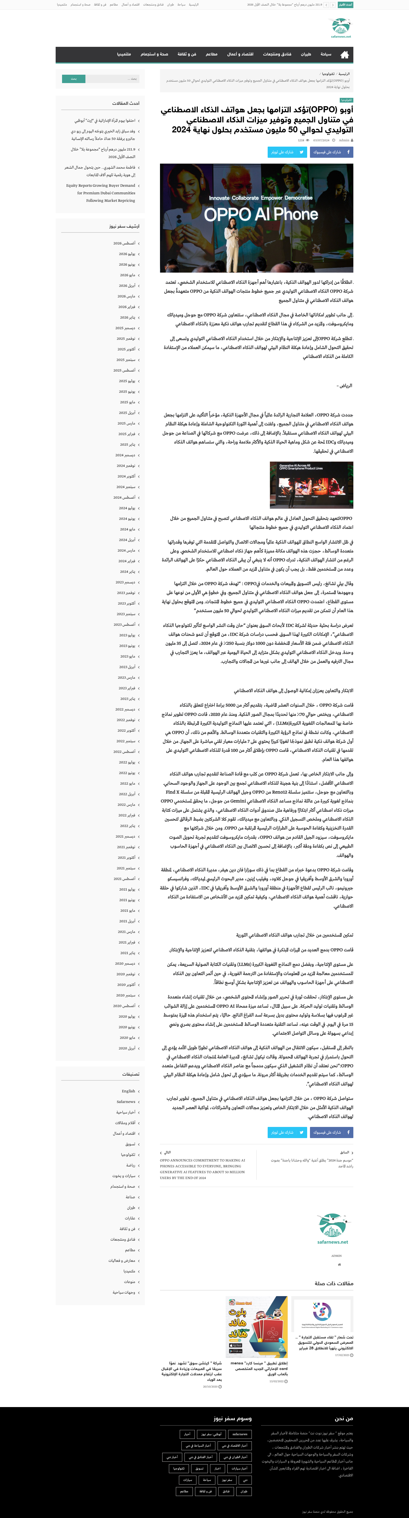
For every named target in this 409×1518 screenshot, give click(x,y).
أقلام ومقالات (125, 1123)
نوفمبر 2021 (126, 847)
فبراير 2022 (127, 815)
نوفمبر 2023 (126, 592)
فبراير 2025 (127, 434)
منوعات (129, 1281)
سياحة (181, 5)
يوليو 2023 (127, 635)
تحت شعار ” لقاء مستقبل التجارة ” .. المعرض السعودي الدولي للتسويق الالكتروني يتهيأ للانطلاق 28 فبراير (324, 1343)
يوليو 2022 (127, 762)
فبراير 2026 (127, 306)
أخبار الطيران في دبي (235, 1457)
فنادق (226, 1491)
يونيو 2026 (127, 264)
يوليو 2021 (127, 889)
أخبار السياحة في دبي (198, 1446)
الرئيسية (194, 5)
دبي (245, 1480)
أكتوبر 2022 (126, 730)
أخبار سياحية (125, 1112)
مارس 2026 (126, 296)
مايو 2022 (127, 783)
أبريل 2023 (127, 667)
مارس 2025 (126, 423)
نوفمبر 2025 (126, 338)
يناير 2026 (127, 317)
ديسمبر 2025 (125, 328)
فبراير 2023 (127, 688)
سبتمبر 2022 (126, 741)
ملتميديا (62, 5)
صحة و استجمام (80, 5)
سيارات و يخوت (123, 1175)
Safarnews (126, 1101)
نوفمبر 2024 (126, 465)
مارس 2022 (126, 804)
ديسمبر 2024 (125, 455)
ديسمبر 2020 (125, 963)
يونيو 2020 (127, 1027)
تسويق (130, 1144)
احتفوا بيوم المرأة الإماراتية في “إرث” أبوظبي (105, 120)
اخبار (218, 1469)
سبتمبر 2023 (126, 614)
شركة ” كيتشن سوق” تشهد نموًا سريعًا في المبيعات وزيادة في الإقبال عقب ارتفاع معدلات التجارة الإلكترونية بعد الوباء (191, 1371)
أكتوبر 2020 (126, 984)
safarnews (240, 1434)
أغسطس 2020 (124, 1005)
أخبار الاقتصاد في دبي (234, 1446)
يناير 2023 (127, 698)
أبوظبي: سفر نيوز (211, 1434)
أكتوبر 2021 (126, 857)
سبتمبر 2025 (126, 359)
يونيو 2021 (127, 900)
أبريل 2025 (127, 412)
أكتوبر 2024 (126, 476)
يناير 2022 (127, 825)
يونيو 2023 (127, 645)
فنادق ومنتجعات (153, 5)
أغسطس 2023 (124, 624)
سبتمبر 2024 (126, 486)
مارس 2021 (126, 931)
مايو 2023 (127, 656)
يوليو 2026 (127, 253)
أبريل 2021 (127, 921)
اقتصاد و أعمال (131, 5)
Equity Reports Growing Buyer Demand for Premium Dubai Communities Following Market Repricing (100, 193)
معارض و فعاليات (122, 1260)
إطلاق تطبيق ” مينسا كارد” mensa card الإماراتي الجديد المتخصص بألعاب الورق (259, 1369)
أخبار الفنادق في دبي (201, 1457)
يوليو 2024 (127, 508)
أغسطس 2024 (124, 497)
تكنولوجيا (328, 74)
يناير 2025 (127, 444)
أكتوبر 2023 (126, 603)
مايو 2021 (127, 910)
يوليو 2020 (127, 1016)
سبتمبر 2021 (126, 868)
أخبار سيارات (239, 1469)
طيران (170, 5)
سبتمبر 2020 (125, 995)
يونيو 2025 (127, 391)
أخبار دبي (172, 1457)
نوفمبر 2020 (126, 974)
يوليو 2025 (127, 381)
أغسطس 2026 (124, 243)
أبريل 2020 (127, 1048)
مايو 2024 (127, 529)
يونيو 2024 (127, 518)
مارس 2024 (126, 550)
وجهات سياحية (124, 1292)
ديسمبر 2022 (125, 709)
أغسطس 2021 (124, 878)
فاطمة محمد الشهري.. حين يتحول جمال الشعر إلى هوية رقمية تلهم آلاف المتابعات (273, 9)
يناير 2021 (127, 953)
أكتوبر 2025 (126, 349)
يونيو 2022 (127, 772)
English (128, 1091)
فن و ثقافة (100, 5)
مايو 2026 (127, 275)
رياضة (130, 1165)
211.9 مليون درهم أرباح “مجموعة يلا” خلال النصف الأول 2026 (103, 153)
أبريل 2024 (127, 539)
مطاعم (114, 5)
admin (344, 140)
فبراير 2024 (127, 561)
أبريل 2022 (127, 794)
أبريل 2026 (127, 285)
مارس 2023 (126, 677)
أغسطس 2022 (124, 751)
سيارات (187, 1480)
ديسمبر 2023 (125, 582)
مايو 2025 (127, 402)
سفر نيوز (227, 1480)
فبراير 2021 (127, 942)
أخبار (187, 1434)
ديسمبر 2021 (125, 836)
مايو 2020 (127, 1037)
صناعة (130, 1197)
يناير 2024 (127, 571)
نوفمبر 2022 (126, 719)
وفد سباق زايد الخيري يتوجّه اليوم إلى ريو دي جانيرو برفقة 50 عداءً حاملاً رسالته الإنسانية (103, 135)
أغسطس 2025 (124, 370)
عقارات (130, 1218)
